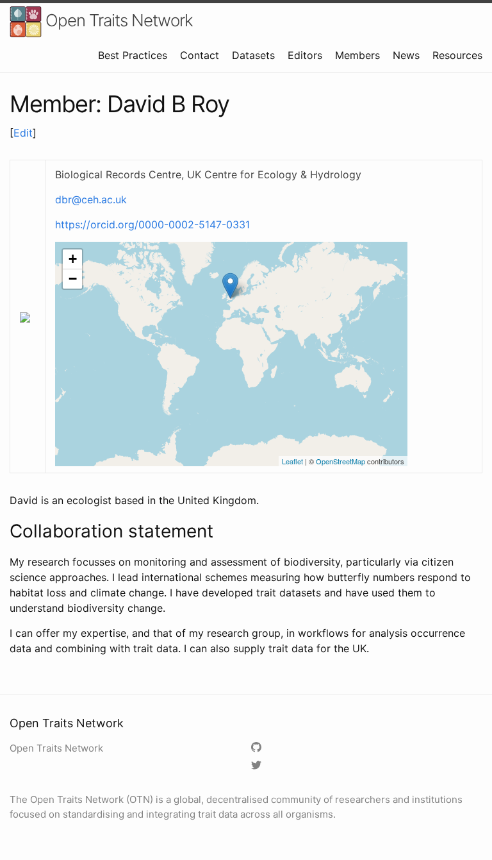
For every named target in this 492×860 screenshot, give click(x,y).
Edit (23, 132)
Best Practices (132, 55)
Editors (305, 55)
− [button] (73, 279)
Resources (457, 55)
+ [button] (73, 259)
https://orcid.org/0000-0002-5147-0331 (152, 224)
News (406, 55)
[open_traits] (258, 766)
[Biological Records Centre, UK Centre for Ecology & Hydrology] (230, 286)
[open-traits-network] (258, 748)
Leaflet (292, 461)
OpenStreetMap (340, 461)
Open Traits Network (117, 20)
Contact (199, 55)
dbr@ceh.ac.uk (91, 199)
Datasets (253, 55)
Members (357, 55)
